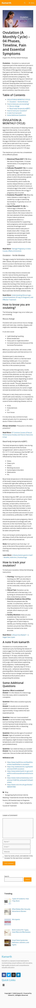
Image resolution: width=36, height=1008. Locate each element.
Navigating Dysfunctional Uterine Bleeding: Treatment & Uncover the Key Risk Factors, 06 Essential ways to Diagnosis (18, 797)
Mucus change (14, 106)
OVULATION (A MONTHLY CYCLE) (18, 99)
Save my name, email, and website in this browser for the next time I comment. (19, 857)
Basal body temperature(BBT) (19, 108)
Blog (6, 792)
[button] (24, 3)
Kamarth (6, 2)
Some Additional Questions (16, 115)
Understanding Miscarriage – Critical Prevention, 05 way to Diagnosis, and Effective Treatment (18, 297)
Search (6, 876)
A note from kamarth (14, 113)
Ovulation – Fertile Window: (19, 102)
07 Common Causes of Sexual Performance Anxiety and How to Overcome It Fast (18, 435)
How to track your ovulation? (17, 111)
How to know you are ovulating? (18, 104)
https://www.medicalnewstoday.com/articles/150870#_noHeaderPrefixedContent (20, 780)
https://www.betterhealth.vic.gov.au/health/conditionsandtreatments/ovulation (20, 773)
